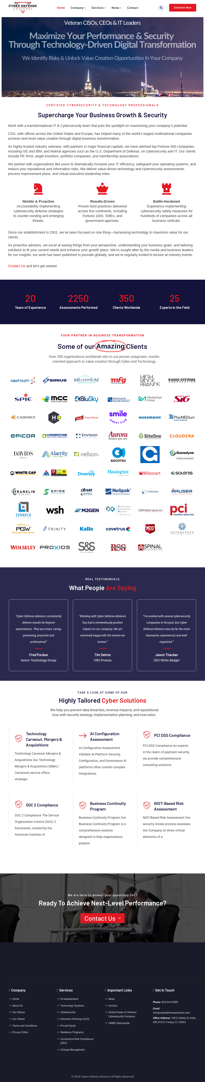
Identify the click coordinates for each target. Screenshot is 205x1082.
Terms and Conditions (24, 1025)
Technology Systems (72, 1005)
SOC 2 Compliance (42, 804)
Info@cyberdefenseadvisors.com (171, 1012)
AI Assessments (69, 998)
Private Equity (68, 1025)
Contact (132, 7)
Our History (18, 1012)
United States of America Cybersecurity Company (122, 1014)
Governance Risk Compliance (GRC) (76, 1041)
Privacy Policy (20, 1032)
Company (77, 7)
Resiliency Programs (71, 1032)
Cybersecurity (68, 1012)
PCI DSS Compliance (172, 735)
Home (61, 7)
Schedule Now (182, 7)
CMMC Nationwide (119, 1023)
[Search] (161, 8)
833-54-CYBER (170, 1002)
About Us (17, 1005)
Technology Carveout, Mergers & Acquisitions (44, 739)
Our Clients (18, 1018)
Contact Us (100, 918)
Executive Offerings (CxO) (74, 1018)
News (115, 7)
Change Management (72, 1049)
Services (97, 7)
